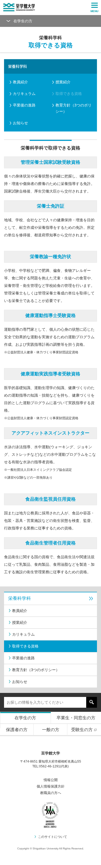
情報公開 (51, 780)
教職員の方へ (50, 793)
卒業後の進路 (24, 105)
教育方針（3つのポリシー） (73, 108)
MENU (94, 11)
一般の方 (50, 729)
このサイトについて (52, 837)
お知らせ (20, 123)
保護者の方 (16, 729)
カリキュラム (24, 93)
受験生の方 (82, 729)
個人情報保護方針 (51, 786)
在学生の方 (25, 718)
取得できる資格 (68, 93)
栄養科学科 (17, 66)
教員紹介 (20, 82)
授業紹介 (63, 82)
